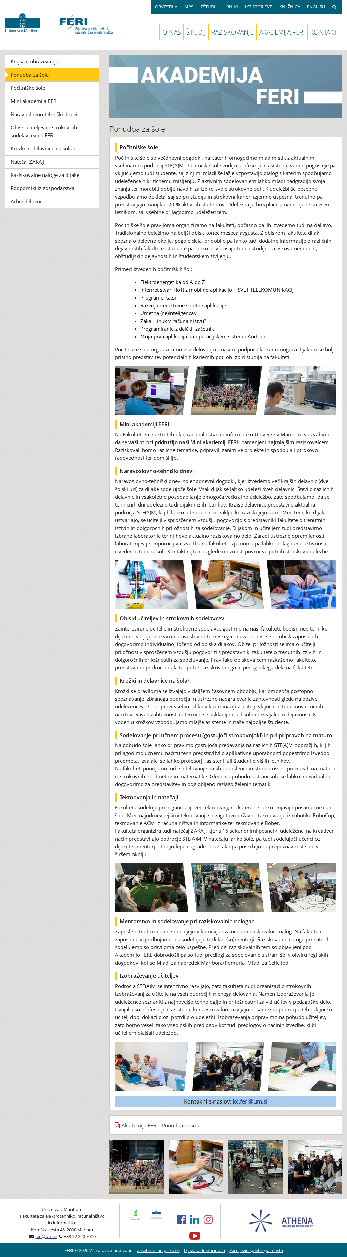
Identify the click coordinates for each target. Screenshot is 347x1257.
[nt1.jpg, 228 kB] (196, 1167)
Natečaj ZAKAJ (27, 161)
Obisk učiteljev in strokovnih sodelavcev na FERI (44, 131)
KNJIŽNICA (289, 7)
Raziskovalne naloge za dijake (45, 174)
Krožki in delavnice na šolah (43, 148)
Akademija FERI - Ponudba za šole (161, 1125)
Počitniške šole (28, 87)
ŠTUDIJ (196, 32)
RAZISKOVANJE (232, 32)
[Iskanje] (335, 7)
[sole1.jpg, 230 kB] (136, 1167)
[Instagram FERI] (210, 1219)
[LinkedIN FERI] (197, 1219)
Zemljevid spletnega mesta (256, 1250)
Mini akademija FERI (34, 101)
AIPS (188, 7)
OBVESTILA (166, 7)
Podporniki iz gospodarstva (42, 188)
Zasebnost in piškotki (158, 1250)
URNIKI (230, 7)
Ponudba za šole (30, 74)
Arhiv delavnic (27, 201)
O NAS (171, 32)
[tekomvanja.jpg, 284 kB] (255, 1167)
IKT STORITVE (258, 7)
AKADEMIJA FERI (282, 32)
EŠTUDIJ (208, 7)
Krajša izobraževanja (34, 61)
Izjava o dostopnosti (204, 1250)
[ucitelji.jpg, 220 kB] (315, 1167)
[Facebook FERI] (183, 1219)
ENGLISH (316, 7)
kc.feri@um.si (250, 1101)
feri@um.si (46, 1236)
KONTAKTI (324, 32)
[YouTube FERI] (197, 1235)
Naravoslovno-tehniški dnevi (44, 114)
